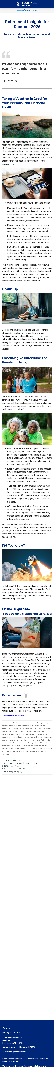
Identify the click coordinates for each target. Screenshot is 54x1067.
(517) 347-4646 (14, 1033)
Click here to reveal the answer (14, 716)
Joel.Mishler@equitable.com (14, 1052)
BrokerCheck (14, 1061)
